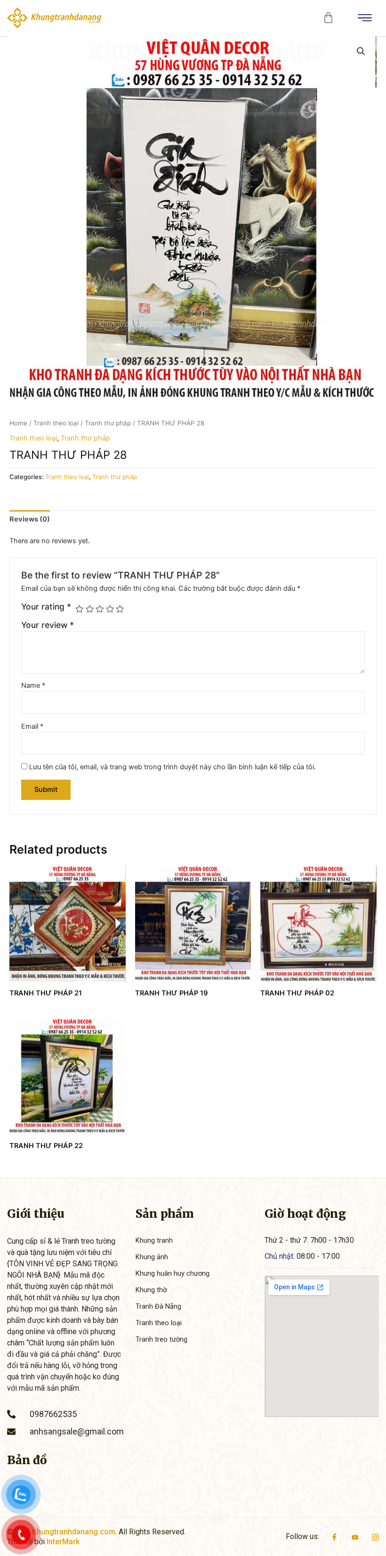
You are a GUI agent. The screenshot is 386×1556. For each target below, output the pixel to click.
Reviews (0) (29, 519)
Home (18, 423)
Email (32, 726)
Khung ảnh (152, 1257)
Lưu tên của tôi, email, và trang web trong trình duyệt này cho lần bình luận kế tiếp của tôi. (172, 767)
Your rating (46, 606)
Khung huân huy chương (172, 1273)
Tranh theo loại (56, 423)
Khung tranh (154, 1240)
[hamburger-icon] (365, 18)
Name (33, 685)
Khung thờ (151, 1290)
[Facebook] (334, 1536)
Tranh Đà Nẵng (158, 1306)
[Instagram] (375, 1536)
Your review (47, 625)
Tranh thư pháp (108, 423)
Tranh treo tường (161, 1339)
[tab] (29, 519)
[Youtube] (355, 1536)
